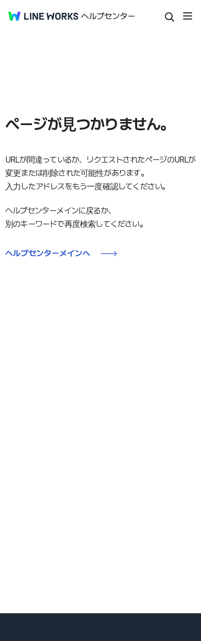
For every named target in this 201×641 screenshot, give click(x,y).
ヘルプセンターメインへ (47, 253)
